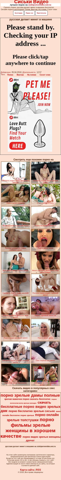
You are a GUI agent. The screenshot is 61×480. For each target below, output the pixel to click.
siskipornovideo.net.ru (39, 5)
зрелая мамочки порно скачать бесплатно (27, 399)
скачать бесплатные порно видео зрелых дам (30, 406)
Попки (10, 75)
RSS (38, 470)
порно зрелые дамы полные (30, 395)
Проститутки (41, 13)
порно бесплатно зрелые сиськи (32, 411)
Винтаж (20, 75)
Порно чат (29, 13)
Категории (18, 13)
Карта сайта (27, 470)
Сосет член (45, 75)
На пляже (31, 75)
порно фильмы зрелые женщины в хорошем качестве (28, 428)
